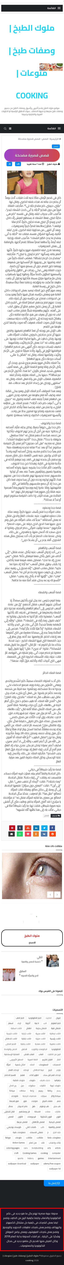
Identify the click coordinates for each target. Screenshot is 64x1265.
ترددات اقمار (13, 1070)
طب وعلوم (44, 1106)
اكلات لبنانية (26, 1038)
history (30, 1158)
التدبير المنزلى (10, 1044)
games (41, 1158)
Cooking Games (29, 1153)
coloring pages (12, 1148)
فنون (58, 1117)
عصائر (11, 1106)
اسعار (10, 1023)
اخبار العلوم (56, 1023)
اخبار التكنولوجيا (34, 1018)
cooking (44, 1153)
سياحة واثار (56, 1096)
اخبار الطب (20, 1018)
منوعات (18, 1137)
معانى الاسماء (36, 1132)
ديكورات (31, 1085)
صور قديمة (14, 1101)
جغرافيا (57, 1080)
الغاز (59, 1059)
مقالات (29, 1137)
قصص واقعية (54, 1127)
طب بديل (57, 1106)
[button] (54, 8)
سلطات (22, 1090)
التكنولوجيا (56, 1049)
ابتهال (58, 1018)
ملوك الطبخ (52, 164)
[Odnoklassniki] (36, 834)
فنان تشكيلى (9, 1111)
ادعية (36, 1023)
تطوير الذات (34, 1075)
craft (16, 1153)
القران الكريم (47, 1059)
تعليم (22, 1075)
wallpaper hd (55, 1169)
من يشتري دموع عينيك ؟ (33, 879)
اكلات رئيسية (55, 1038)
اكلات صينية (41, 1038)
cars (25, 1148)
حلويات (32, 1080)
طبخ (33, 1106)
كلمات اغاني (31, 1127)
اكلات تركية (26, 1033)
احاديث (48, 1018)
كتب (42, 1127)
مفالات (40, 1137)
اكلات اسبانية (16, 1028)
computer (56, 1153)
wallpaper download (17, 1163)
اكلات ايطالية (55, 1033)
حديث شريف (45, 1080)
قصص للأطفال (38, 1122)
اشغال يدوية (41, 1028)
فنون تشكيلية (46, 1117)
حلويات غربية (55, 1085)
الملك (32, 1064)
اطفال (28, 1028)
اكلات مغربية (55, 1044)
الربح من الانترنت (54, 1054)
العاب (41, 1054)
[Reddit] (52, 834)
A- (9, 164)
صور (25, 1101)
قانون (20, 1117)
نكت (42, 1143)
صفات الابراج (47, 1101)
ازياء (19, 1023)
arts (49, 1148)
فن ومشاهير (24, 1111)
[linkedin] (36, 827)
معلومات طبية (19, 1132)
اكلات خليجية (11, 1033)
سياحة (12, 1090)
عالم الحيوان (22, 1106)
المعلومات (43, 1064)
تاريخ (50, 1070)
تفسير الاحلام (10, 1075)
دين (22, 1085)
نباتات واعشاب (55, 1143)
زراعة (32, 1090)
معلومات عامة (54, 1137)
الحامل (24, 1049)
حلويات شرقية (19, 1080)
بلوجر (58, 1070)
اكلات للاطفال (11, 1038)
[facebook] (52, 827)
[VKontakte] (44, 834)
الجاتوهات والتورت (39, 1049)
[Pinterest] (12, 827)
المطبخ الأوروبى (16, 1059)
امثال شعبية (20, 1064)
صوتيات (34, 1101)
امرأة (8, 1064)
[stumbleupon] (28, 827)
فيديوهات (31, 1117)
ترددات (26, 1070)
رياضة (49, 1090)
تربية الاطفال (38, 1070)
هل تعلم (33, 1143)
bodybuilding (37, 1148)
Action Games (19, 1143)
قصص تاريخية (55, 1122)
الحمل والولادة (10, 1049)
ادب (45, 1023)
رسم (59, 1090)
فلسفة (37, 1111)
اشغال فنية (56, 1028)
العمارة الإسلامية (11, 1054)
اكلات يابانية (25, 1044)
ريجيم (40, 1090)
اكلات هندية (40, 1044)
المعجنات (57, 1064)
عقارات (58, 1111)
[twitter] (44, 827)
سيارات (44, 1096)
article (58, 1148)
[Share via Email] (11, 834)
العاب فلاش (29, 1054)
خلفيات (43, 1085)
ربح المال (12, 1085)
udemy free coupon (52, 1163)
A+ (18, 164)
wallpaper (34, 1163)
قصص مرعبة (22, 1122)
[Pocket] (28, 834)
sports (20, 1158)
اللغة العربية (32, 1059)
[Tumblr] (20, 827)
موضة (8, 1137)
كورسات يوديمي (14, 1127)
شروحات (14, 1096)
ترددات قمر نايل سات (52, 1075)
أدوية (27, 1023)
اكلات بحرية (40, 1033)
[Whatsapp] (20, 834)
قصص (55, 146)
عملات (47, 1111)
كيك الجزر (57, 1132)
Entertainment (54, 1158)
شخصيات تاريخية (29, 1096)
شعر (59, 1101)
